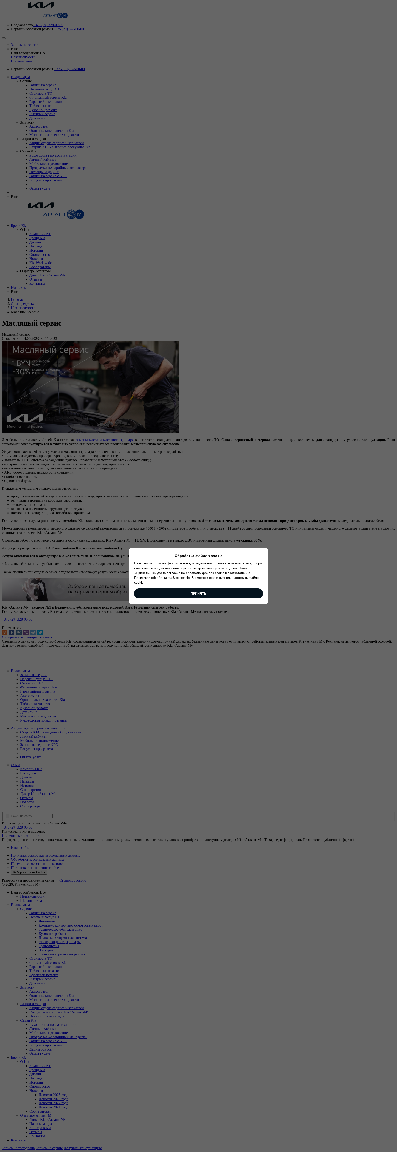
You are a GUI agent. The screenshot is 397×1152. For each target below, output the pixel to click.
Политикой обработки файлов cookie (162, 577)
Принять (198, 593)
